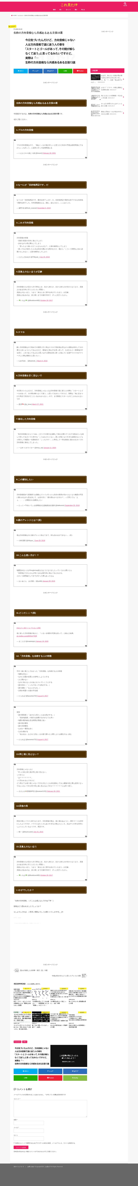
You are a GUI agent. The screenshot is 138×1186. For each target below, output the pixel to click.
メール (16, 1127)
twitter (19, 917)
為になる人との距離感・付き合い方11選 (111, 97)
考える (83, 9)
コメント (17, 1099)
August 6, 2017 (42, 696)
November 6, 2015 (44, 208)
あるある (18, 1041)
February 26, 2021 (49, 153)
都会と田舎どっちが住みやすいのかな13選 (111, 113)
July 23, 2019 (45, 257)
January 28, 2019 (49, 581)
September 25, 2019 (72, 505)
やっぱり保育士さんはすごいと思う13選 (111, 105)
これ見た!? (69, 5)
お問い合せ (30, 1166)
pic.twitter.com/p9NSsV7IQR (27, 636)
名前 (15, 1120)
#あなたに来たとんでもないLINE (29, 628)
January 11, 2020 (50, 448)
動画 (54, 9)
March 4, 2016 (42, 361)
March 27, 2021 (37, 404)
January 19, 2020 (42, 641)
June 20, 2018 (40, 540)
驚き (76, 9)
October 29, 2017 (46, 300)
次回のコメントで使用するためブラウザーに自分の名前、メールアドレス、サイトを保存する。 (45, 1143)
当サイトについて (19, 1166)
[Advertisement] (50, 88)
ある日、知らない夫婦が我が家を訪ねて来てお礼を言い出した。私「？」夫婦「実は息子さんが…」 (106, 79)
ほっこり (68, 9)
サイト (16, 1135)
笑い (61, 9)
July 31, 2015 (38, 832)
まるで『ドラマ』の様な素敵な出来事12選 (111, 89)
